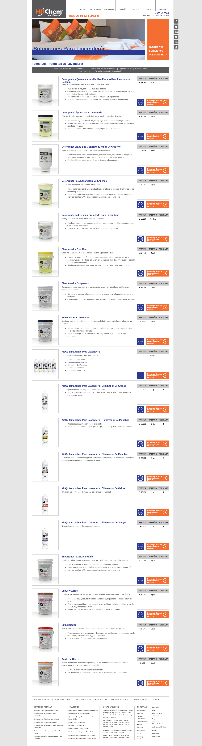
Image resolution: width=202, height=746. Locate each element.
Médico (154, 730)
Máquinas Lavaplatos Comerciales (46, 710)
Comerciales (38, 736)
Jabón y (46, 731)
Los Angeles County (125, 710)
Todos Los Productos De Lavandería (69, 69)
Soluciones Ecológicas (76, 722)
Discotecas (156, 707)
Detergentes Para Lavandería (102, 69)
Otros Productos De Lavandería (108, 71)
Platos (36, 733)
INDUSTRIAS (109, 9)
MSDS (149, 9)
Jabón (86, 728)
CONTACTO (135, 9)
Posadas (140, 727)
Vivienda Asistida (158, 724)
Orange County (108, 712)
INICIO (82, 9)
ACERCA (105, 699)
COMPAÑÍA (122, 9)
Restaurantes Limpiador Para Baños (81, 732)
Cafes (154, 710)
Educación (156, 733)
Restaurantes (39, 731)
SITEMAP (145, 699)
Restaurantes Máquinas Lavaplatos (46, 719)
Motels (139, 734)
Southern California (110, 710)
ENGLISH (162, 9)
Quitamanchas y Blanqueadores (133, 69)
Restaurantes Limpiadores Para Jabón (82, 738)
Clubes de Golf (142, 721)
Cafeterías (156, 736)
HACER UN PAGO (161, 13)
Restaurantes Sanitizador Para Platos (82, 735)
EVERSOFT (156, 699)
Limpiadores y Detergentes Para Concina (83, 710)
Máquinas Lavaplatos (76, 725)
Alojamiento (141, 731)
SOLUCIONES (95, 9)
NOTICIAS (115, 699)
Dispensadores (73, 728)
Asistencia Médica (159, 727)
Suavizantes (84, 71)
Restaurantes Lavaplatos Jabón (45, 722)
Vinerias (140, 713)
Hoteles (139, 724)
